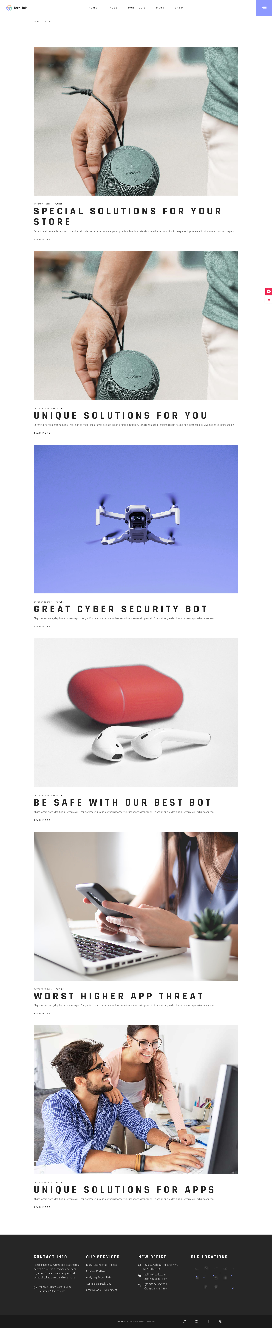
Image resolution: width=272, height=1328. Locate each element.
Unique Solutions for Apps (125, 1189)
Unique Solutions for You (121, 415)
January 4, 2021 (42, 204)
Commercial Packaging (98, 1283)
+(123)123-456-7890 (155, 1284)
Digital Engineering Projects (101, 1264)
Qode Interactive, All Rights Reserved (139, 1321)
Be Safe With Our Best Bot (123, 802)
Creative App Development (101, 1290)
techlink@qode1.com (155, 1278)
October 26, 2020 (43, 408)
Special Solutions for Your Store (128, 216)
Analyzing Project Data (98, 1277)
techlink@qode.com (155, 1274)
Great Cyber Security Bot (121, 609)
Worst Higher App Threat (119, 996)
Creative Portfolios (96, 1271)
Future (58, 204)
